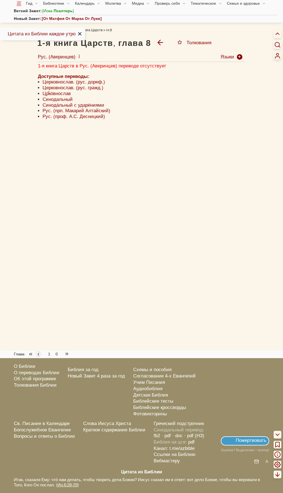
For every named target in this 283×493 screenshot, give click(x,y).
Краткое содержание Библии (114, 429)
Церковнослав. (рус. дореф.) (74, 82)
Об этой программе (35, 378)
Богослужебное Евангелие (42, 429)
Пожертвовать (251, 440)
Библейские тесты (153, 401)
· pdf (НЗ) (194, 435)
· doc (177, 435)
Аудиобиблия (148, 388)
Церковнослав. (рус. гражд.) (73, 87)
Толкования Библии (35, 385)
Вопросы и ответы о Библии (44, 436)
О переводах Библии (36, 372)
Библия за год (83, 369)
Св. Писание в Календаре (42, 423)
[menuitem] (277, 56)
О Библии (24, 366)
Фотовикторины (150, 413)
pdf (191, 442)
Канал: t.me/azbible (174, 448)
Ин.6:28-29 (67, 484)
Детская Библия (150, 395)
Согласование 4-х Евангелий (164, 376)
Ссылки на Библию (174, 454)
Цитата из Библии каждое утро (41, 33)
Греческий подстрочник (179, 423)
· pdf (166, 435)
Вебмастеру (167, 460)
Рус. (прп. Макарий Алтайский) (76, 110)
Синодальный (58, 99)
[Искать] (277, 44)
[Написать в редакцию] (256, 462)
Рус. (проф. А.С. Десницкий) (74, 116)
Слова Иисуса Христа (107, 423)
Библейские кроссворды (159, 407)
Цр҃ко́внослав (57, 93)
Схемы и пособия (152, 369)
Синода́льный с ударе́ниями (73, 105)
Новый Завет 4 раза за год (96, 376)
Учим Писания (149, 382)
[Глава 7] (160, 42)
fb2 (157, 435)
